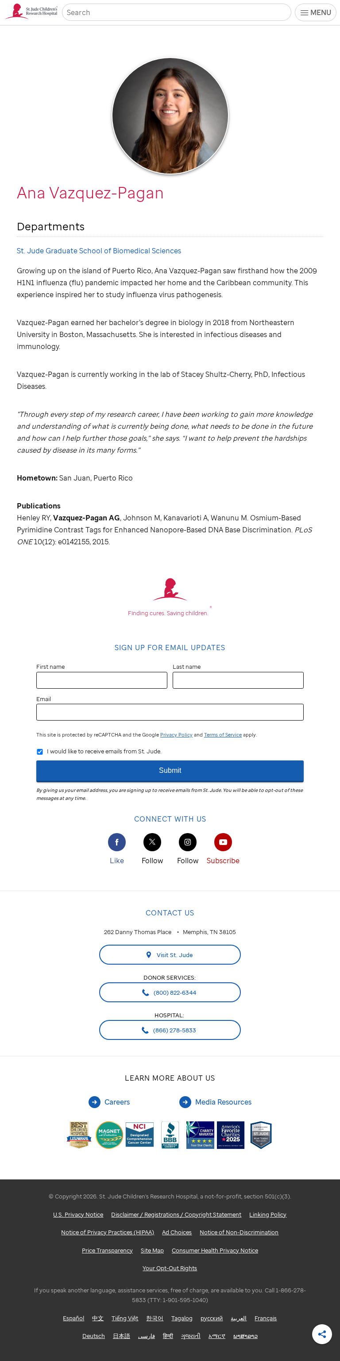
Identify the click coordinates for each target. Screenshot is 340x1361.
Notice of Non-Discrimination (239, 1232)
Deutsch (93, 1336)
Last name (187, 667)
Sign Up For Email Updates (170, 647)
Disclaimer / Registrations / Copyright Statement (176, 1214)
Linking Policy (267, 1214)
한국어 (154, 1318)
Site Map (152, 1250)
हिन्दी (168, 1336)
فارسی (146, 1336)
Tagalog (182, 1318)
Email (43, 699)
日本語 (121, 1336)
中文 (98, 1318)
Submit (170, 770)
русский (212, 1318)
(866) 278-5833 (174, 1030)
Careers (117, 1102)
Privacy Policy (176, 735)
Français (266, 1318)
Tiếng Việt (125, 1318)
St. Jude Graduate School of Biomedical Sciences (99, 251)
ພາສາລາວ (245, 1336)
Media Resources (223, 1102)
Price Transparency (107, 1250)
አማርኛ (217, 1336)
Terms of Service (223, 735)
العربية (239, 1318)
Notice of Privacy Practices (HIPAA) (107, 1232)
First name (50, 667)
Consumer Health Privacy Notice (215, 1250)
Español (73, 1318)
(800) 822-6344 (174, 993)
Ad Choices (177, 1232)
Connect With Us (170, 819)
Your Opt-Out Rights (170, 1268)
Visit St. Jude (174, 955)
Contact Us (170, 913)
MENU (320, 12)
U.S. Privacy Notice (78, 1214)
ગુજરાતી (191, 1336)
